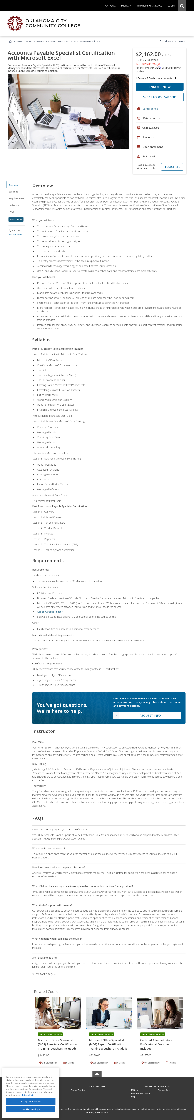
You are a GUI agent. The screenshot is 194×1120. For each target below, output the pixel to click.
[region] (30, 1093)
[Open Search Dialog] (182, 5)
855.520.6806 (15, 234)
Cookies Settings (31, 1109)
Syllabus (13, 191)
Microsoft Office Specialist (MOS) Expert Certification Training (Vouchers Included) (108, 1044)
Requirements (16, 198)
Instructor (14, 205)
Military (134, 1090)
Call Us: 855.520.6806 (172, 41)
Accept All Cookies (31, 1101)
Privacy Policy (101, 1112)
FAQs (11, 211)
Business (40, 41)
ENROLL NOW (160, 87)
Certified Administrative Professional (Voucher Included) (156, 1044)
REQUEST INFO (172, 167)
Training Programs (24, 41)
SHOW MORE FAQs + (43, 974)
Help (133, 1096)
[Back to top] (97, 1085)
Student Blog (164, 1090)
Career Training (78, 1090)
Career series (150, 108)
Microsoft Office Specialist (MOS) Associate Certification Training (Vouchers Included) (57, 1044)
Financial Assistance (140, 1093)
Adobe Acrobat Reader (50, 611)
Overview (13, 185)
